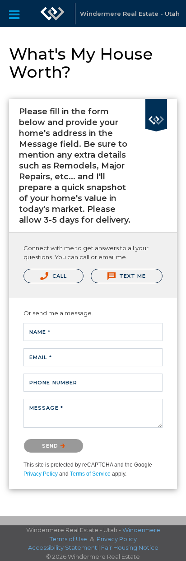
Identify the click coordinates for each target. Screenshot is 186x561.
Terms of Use (68, 538)
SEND (51, 446)
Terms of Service (90, 474)
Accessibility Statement (62, 547)
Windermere (141, 529)
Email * (40, 357)
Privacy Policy (40, 474)
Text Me (131, 276)
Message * (46, 408)
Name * (40, 332)
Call (59, 276)
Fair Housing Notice (129, 547)
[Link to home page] (52, 13)
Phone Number (53, 382)
